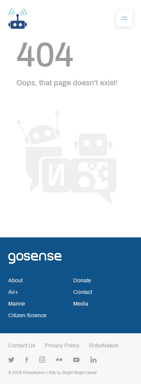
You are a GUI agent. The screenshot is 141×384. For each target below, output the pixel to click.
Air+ (13, 292)
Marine (16, 304)
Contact (82, 292)
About (15, 280)
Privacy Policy (62, 345)
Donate (82, 280)
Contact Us (21, 345)
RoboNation (103, 345)
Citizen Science (27, 315)
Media (80, 304)
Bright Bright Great (79, 372)
